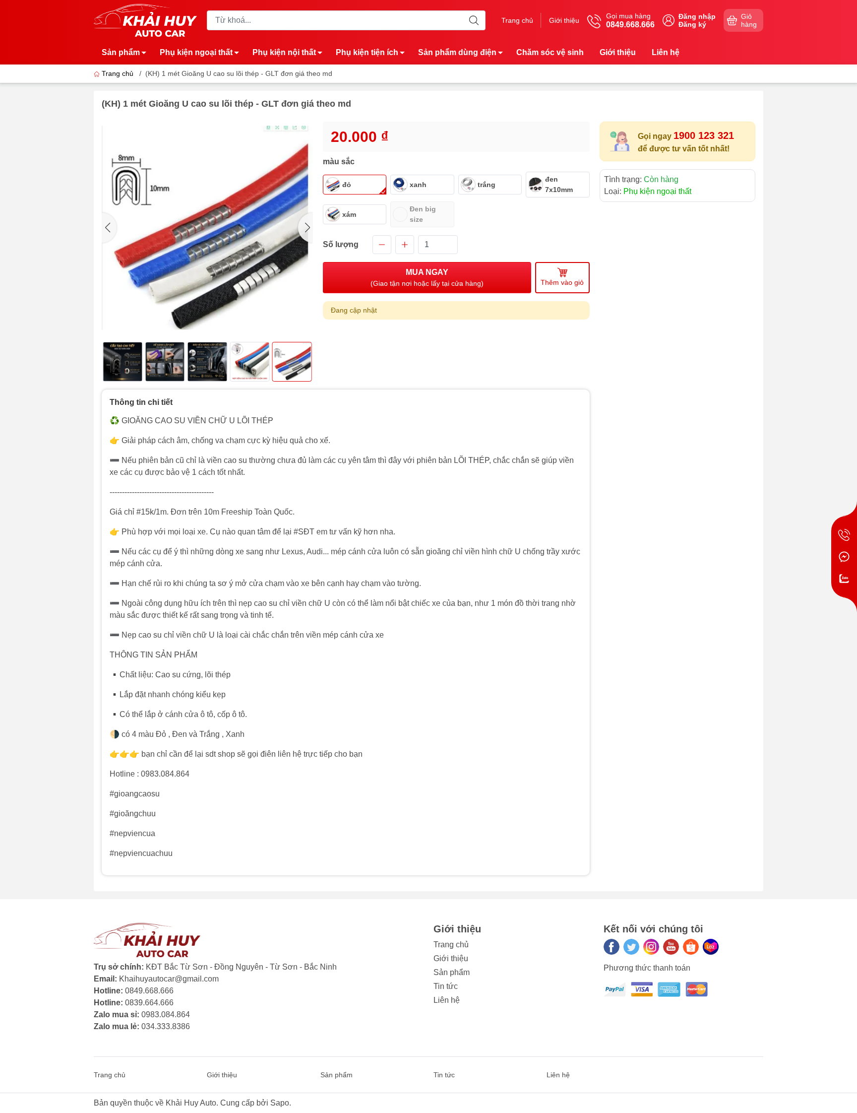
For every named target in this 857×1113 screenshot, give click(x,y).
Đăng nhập (697, 16)
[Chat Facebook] (844, 557)
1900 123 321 (703, 135)
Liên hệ (665, 52)
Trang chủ (517, 20)
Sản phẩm (121, 52)
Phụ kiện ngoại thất (196, 52)
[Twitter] (631, 947)
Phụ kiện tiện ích (367, 52)
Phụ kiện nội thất (284, 52)
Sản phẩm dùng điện (457, 52)
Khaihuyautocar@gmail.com (169, 979)
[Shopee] (691, 947)
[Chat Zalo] (844, 579)
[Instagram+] (651, 947)
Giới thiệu (564, 20)
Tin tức (445, 986)
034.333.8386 (165, 1026)
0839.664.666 (149, 1002)
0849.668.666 (149, 990)
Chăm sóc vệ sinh (550, 52)
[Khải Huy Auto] (145, 19)
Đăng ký (692, 24)
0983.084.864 (165, 1014)
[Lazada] (711, 947)
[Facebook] (611, 947)
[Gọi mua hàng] (844, 535)
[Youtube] (671, 947)
